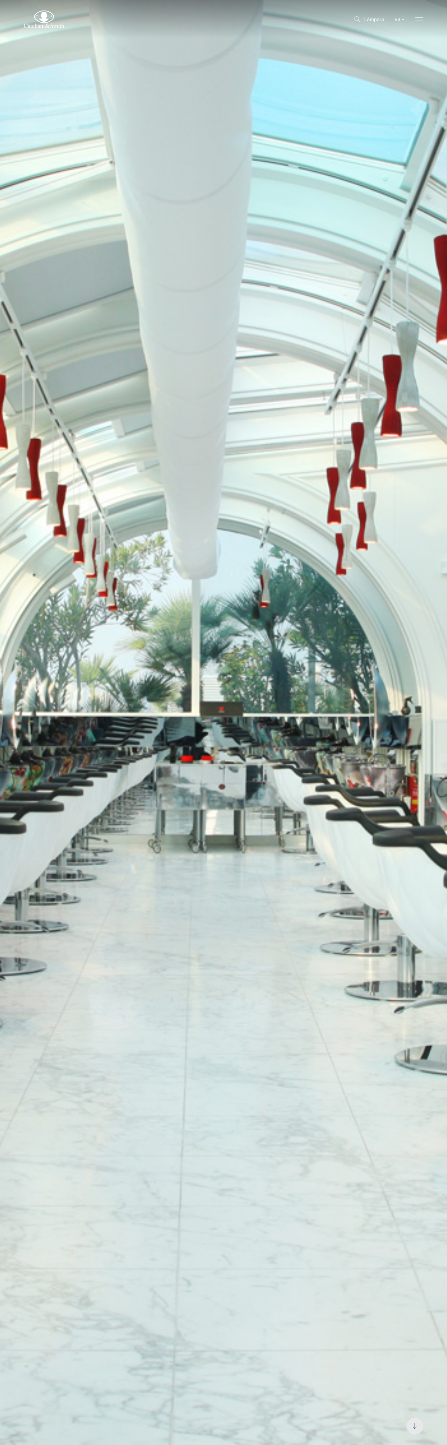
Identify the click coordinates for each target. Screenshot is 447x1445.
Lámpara (374, 19)
